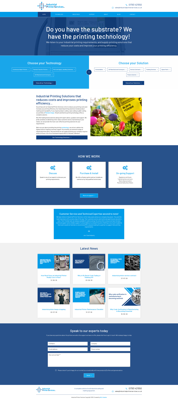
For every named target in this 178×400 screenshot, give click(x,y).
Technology (59, 14)
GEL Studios (103, 397)
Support (92, 14)
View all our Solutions (133, 83)
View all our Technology (44, 83)
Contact (132, 14)
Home (44, 14)
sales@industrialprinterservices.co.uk (128, 7)
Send (88, 375)
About (106, 14)
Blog (119, 14)
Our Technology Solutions (61, 137)
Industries (76, 14)
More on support (88, 195)
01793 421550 (135, 4)
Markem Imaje (49, 113)
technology (65, 127)
